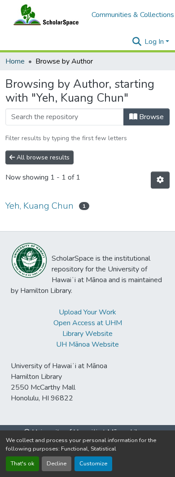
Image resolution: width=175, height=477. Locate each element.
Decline (56, 464)
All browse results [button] (42, 157)
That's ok (22, 464)
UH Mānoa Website (87, 344)
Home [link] (15, 61)
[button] (44, 15)
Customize (93, 464)
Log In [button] (155, 42)
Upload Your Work (87, 312)
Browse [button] (150, 117)
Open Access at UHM (87, 323)
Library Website (87, 334)
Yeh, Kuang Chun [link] (39, 206)
